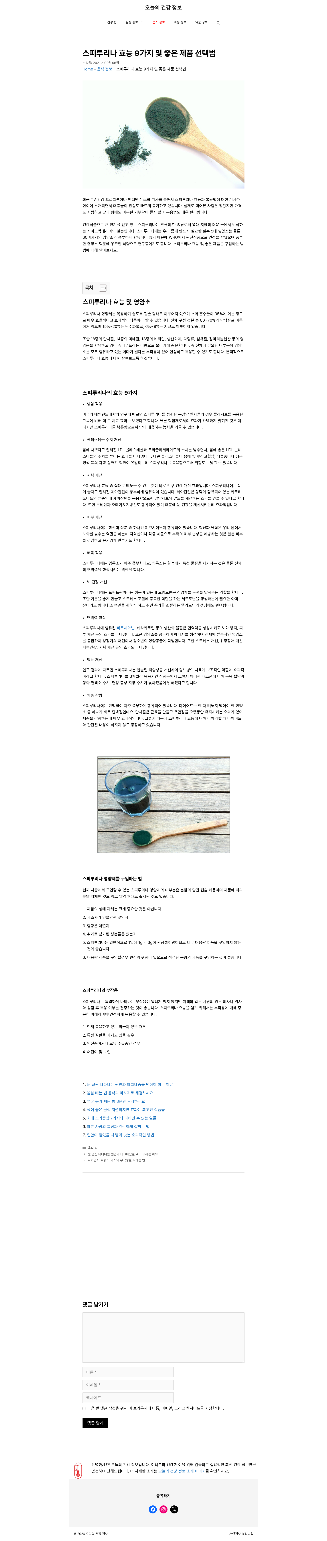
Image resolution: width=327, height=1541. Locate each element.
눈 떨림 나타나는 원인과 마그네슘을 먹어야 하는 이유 (130, 1084)
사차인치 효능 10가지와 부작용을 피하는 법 (116, 1160)
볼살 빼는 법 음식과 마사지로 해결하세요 (120, 1093)
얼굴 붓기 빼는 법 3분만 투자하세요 (116, 1101)
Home (88, 69)
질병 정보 (132, 22)
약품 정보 (201, 22)
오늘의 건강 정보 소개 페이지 (182, 1471)
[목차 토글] (101, 288)
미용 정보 (180, 22)
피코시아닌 (126, 628)
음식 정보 (159, 22)
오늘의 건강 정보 (163, 8)
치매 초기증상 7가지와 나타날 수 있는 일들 (121, 1118)
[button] (218, 23)
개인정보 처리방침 (241, 1534)
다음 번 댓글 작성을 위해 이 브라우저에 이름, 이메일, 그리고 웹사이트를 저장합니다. (155, 1408)
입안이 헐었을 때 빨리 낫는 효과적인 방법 (120, 1135)
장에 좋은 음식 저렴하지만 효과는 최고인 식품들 (126, 1110)
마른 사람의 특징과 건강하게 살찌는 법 (118, 1126)
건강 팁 (112, 22)
